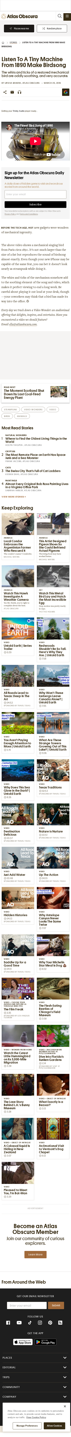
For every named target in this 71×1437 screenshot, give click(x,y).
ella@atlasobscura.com (23, 324)
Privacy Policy (10, 214)
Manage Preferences (27, 1425)
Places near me (21, 28)
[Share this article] (5, 92)
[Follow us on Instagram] (40, 1323)
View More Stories (13, 497)
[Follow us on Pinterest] (50, 1323)
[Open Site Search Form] (59, 16)
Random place (54, 28)
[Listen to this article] (19, 92)
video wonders (33, 409)
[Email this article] (12, 92)
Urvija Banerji (13, 83)
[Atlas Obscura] (20, 16)
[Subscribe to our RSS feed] (60, 1323)
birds (7, 416)
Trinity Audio (18, 111)
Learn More (35, 1254)
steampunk (10, 409)
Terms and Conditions (29, 214)
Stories (13, 43)
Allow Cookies (54, 1425)
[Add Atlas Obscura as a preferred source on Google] (65, 92)
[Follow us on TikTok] (30, 1323)
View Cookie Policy (36, 1417)
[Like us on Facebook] (8, 1323)
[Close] (65, 1406)
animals (22, 416)
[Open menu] (67, 16)
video (52, 409)
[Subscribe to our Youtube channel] (19, 1323)
